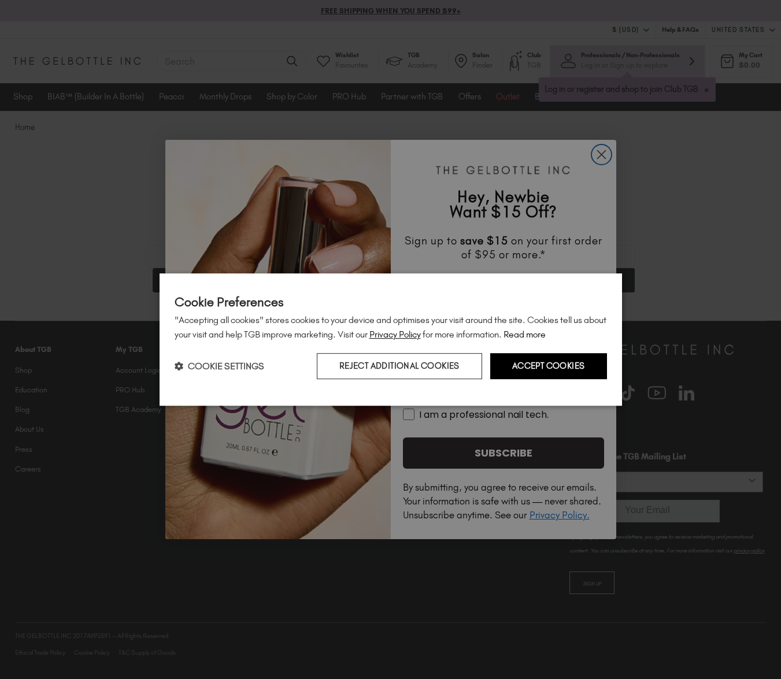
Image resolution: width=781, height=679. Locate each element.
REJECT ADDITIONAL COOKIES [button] (399, 366)
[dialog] (391, 339)
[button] (219, 366)
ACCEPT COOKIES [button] (548, 366)
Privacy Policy (395, 334)
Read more (525, 334)
